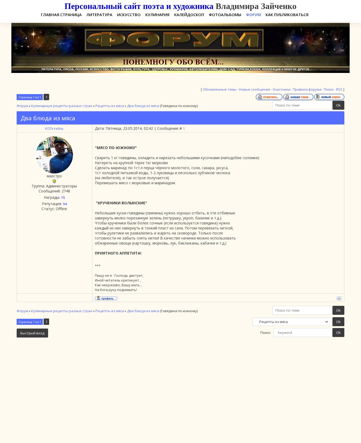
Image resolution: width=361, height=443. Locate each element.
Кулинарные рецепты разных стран (61, 105)
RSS (339, 89)
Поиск (329, 89)
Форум (22, 105)
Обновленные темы (220, 89)
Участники (281, 89)
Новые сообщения (254, 89)
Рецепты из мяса (109, 105)
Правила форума (307, 89)
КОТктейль (54, 128)
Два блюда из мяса (143, 105)
